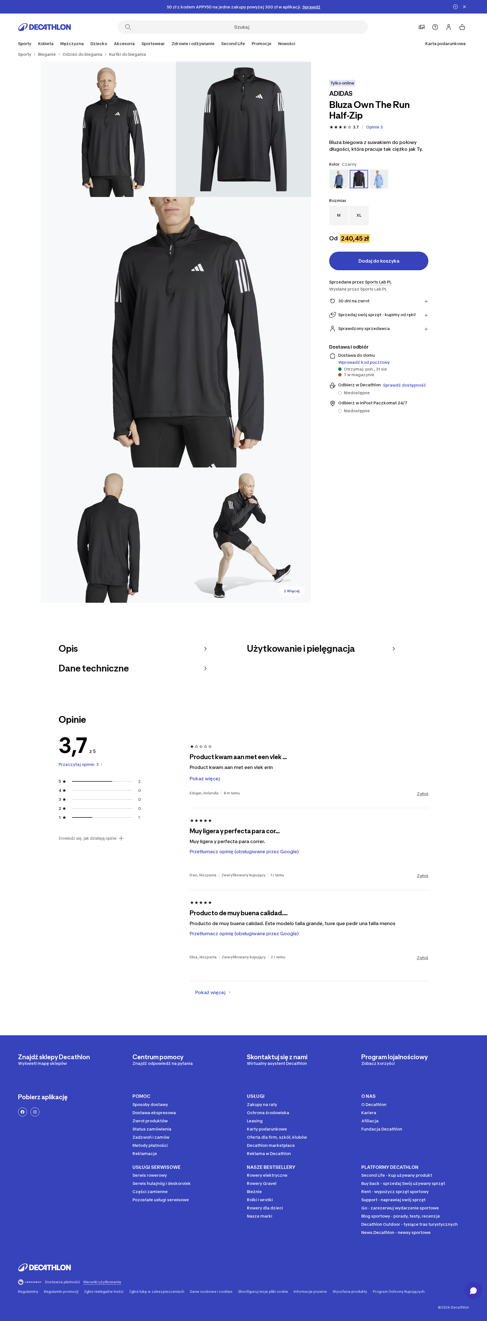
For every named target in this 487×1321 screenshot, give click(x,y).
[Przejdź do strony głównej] (44, 27)
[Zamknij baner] (464, 6)
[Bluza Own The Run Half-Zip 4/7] (108, 535)
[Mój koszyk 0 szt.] (462, 27)
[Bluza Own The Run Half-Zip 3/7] (176, 332)
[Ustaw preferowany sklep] (421, 27)
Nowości (286, 43)
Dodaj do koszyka (378, 261)
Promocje (261, 43)
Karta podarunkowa (445, 43)
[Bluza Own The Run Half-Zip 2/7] (108, 129)
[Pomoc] (435, 27)
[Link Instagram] (34, 1111)
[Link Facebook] (22, 1111)
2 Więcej (292, 591)
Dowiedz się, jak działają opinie (88, 838)
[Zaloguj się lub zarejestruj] (448, 27)
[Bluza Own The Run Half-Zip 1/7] (243, 129)
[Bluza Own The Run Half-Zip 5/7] (243, 535)
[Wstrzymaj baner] (455, 6)
